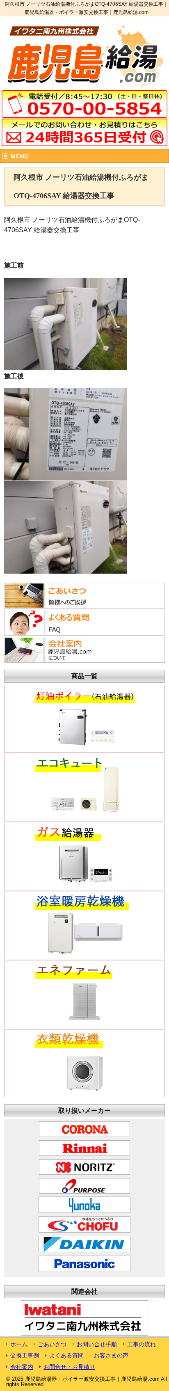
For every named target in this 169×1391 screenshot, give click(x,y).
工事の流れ (141, 1344)
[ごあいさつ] (55, 606)
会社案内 (21, 1367)
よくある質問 (66, 1355)
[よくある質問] (55, 633)
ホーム (18, 1344)
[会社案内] (55, 660)
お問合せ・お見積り (69, 1367)
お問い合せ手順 (97, 1344)
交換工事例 (24, 1355)
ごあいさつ (52, 1344)
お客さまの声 (111, 1355)
